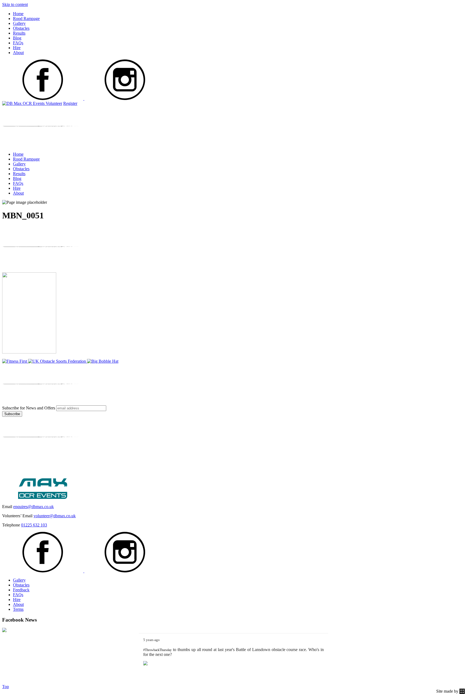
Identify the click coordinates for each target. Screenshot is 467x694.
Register (70, 103)
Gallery (19, 23)
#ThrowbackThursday (157, 650)
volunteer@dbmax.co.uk (55, 515)
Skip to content (15, 4)
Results (19, 33)
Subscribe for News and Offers (28, 408)
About (18, 52)
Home (18, 13)
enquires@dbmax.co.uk (33, 506)
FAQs (18, 43)
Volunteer (54, 103)
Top (5, 686)
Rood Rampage (26, 18)
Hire (17, 47)
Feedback (21, 590)
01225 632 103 (34, 525)
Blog (17, 38)
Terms (18, 609)
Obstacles (21, 28)
